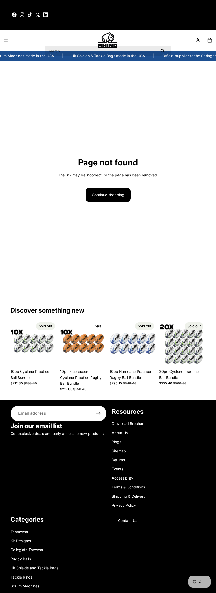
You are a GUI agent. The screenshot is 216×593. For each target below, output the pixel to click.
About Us (120, 433)
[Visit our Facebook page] (14, 15)
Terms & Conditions (128, 487)
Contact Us (127, 520)
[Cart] (209, 40)
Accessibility (122, 478)
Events (117, 469)
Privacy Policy (124, 505)
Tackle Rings (21, 577)
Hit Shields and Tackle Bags (34, 568)
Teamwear (19, 532)
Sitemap (119, 451)
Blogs (116, 441)
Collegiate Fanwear (27, 550)
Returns (118, 460)
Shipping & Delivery (128, 496)
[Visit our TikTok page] (29, 15)
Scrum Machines (25, 586)
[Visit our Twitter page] (37, 15)
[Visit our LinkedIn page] (45, 15)
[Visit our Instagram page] (22, 15)
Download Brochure (128, 424)
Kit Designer (21, 540)
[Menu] (6, 40)
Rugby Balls (21, 559)
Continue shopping (108, 194)
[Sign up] (98, 413)
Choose (102, 358)
